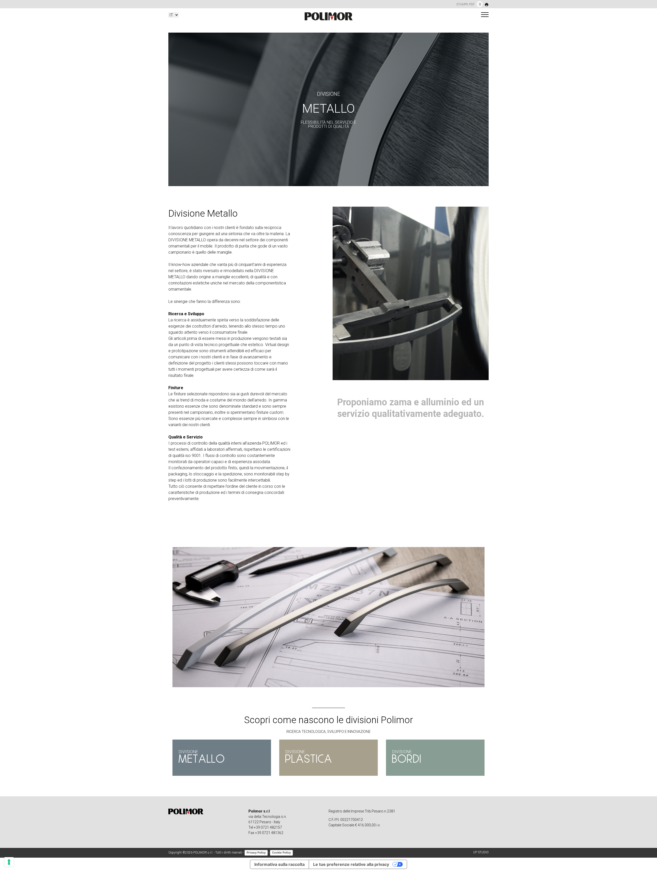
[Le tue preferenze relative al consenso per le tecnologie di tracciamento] (9, 862)
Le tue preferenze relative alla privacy (351, 864)
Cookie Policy (281, 852)
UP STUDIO (481, 852)
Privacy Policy (256, 852)
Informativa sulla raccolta (279, 864)
